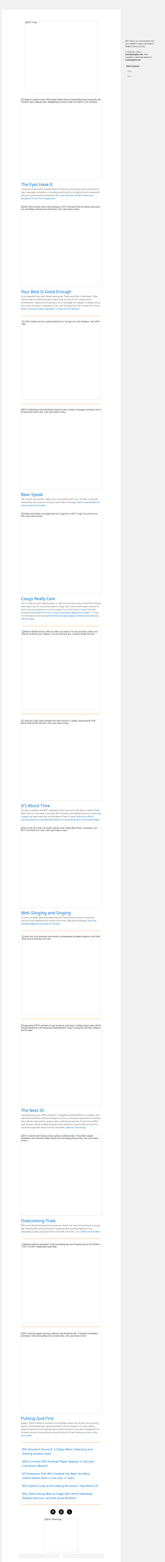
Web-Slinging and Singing (46, 913)
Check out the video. (90, 1231)
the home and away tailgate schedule (66, 615)
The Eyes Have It (37, 184)
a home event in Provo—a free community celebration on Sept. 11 (61, 612)
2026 (129, 71)
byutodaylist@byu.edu (134, 54)
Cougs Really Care (38, 598)
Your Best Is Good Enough (46, 291)
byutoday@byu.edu (133, 60)
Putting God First (37, 1418)
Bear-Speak (32, 494)
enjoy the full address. (69, 308)
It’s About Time (35, 805)
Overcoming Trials (38, 1220)
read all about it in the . (82, 819)
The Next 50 (32, 1110)
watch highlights (46, 308)
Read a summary (29, 308)
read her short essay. (75, 1127)
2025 (129, 76)
